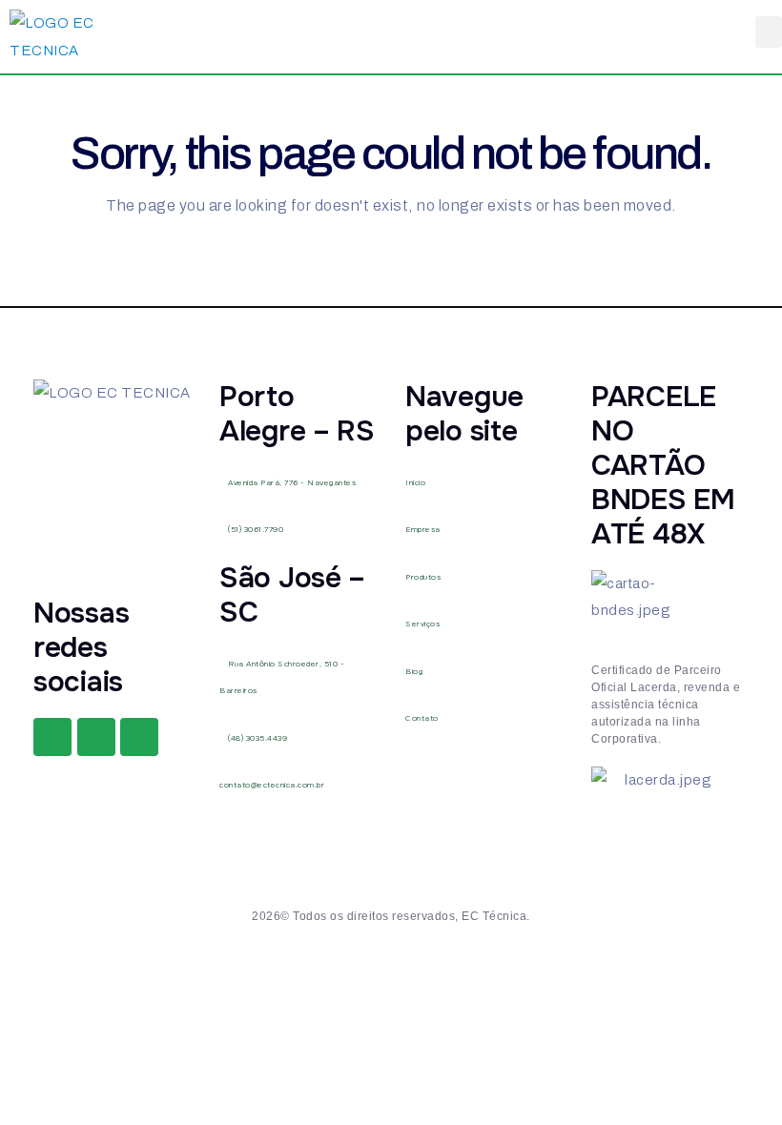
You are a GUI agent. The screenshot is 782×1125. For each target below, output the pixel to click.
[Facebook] (52, 737)
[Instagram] (96, 737)
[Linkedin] (139, 737)
